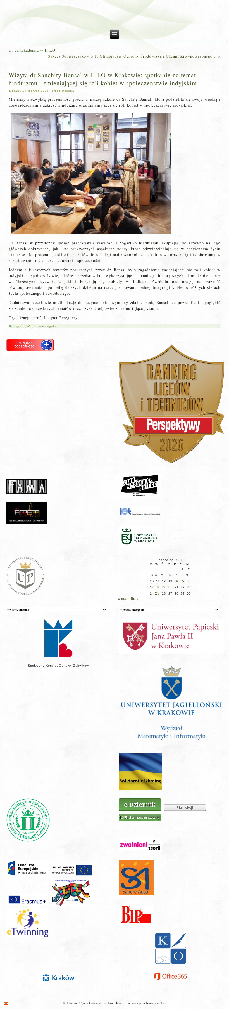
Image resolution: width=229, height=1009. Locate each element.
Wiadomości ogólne (42, 326)
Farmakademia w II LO (33, 50)
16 (188, 581)
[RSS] (6, 1003)
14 (176, 581)
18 (157, 587)
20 (169, 587)
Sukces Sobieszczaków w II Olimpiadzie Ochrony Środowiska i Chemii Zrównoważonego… (132, 56)
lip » (135, 599)
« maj (123, 599)
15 (182, 581)
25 (157, 593)
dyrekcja (67, 90)
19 (163, 587)
